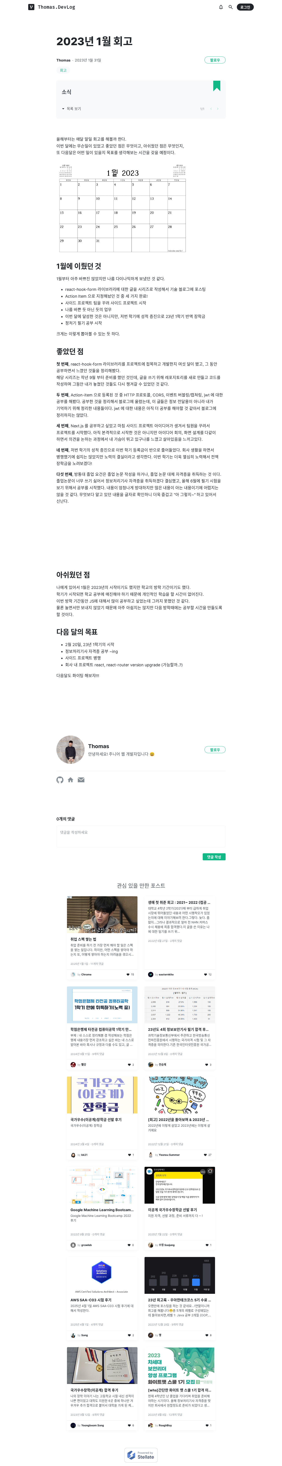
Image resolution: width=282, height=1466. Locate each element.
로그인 (245, 7)
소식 (66, 92)
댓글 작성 (214, 857)
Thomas (63, 60)
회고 (63, 70)
